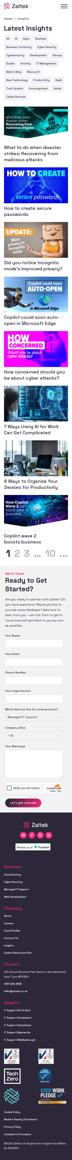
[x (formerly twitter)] (49, 835)
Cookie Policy (12, 1112)
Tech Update (14, 88)
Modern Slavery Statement (20, 1119)
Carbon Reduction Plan (18, 952)
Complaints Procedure (17, 1134)
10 (50, 554)
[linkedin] (23, 835)
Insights (9, 945)
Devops (57, 55)
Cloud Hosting (12, 874)
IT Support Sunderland (17, 1017)
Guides (10, 63)
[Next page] (64, 554)
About (8, 916)
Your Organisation (18, 691)
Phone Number (15, 672)
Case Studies (12, 930)
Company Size (15, 727)
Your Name (12, 635)
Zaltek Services (16, 96)
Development (38, 55)
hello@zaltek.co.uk (15, 991)
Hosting (26, 63)
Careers (9, 923)
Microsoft (33, 72)
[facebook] (32, 835)
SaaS (58, 80)
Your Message (15, 746)
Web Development (15, 896)
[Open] (64, 6)
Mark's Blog (13, 72)
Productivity (41, 80)
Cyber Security (46, 47)
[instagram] (40, 835)
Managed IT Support (16, 889)
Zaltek (57, 88)
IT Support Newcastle (17, 1032)
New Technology (17, 80)
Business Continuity (18, 47)
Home (8, 19)
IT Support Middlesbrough (19, 1040)
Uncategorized (38, 88)
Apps (26, 38)
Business (40, 38)
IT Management (46, 63)
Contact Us (11, 938)
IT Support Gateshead (17, 1025)
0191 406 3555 (13, 984)
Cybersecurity (15, 55)
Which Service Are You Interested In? (31, 709)
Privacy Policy (12, 1126)
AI (16, 38)
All (7, 38)
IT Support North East (17, 1010)
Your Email (12, 654)
